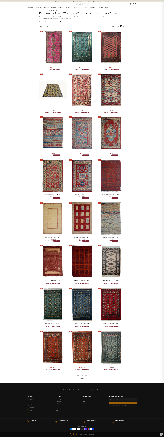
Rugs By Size (77, 7)
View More (82, 378)
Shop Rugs (30, 7)
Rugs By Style (68, 7)
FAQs (31, 410)
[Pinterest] (77, 434)
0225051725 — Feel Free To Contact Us (101, 1)
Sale (57, 410)
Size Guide (32, 407)
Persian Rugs (38, 7)
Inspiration (100, 7)
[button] (82, 1)
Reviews (106, 7)
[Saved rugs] (133, 4)
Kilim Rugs (53, 7)
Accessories (92, 7)
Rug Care (31, 404)
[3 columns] (121, 26)
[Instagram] (74, 434)
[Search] (130, 4)
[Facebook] (71, 434)
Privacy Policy (123, 405)
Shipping (31, 399)
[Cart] (136, 4)
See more (62, 21)
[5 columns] (123, 26)
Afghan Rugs (46, 7)
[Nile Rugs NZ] (82, 3)
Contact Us (32, 413)
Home (40, 10)
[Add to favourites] (65, 31)
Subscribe (123, 402)
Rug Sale (85, 7)
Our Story (84, 399)
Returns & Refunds (33, 402)
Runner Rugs (60, 7)
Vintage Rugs (58, 399)
